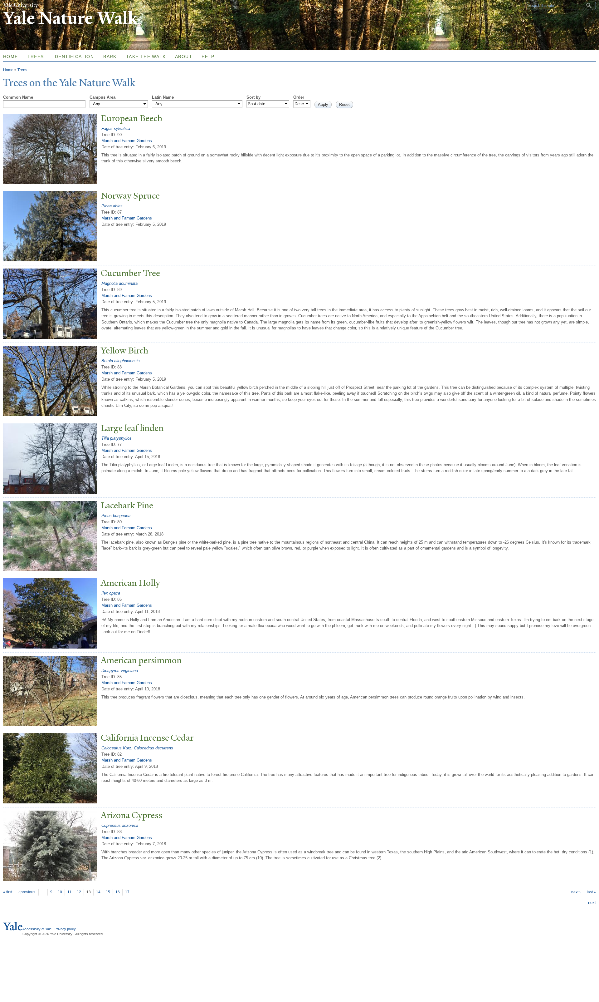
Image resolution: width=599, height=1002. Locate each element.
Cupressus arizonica (119, 825)
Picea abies (112, 206)
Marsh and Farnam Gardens (126, 140)
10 (60, 892)
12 (79, 892)
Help (208, 56)
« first (7, 892)
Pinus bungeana (115, 515)
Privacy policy (65, 929)
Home (8, 70)
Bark (110, 56)
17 (127, 892)
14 (98, 892)
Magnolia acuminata (119, 283)
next (592, 902)
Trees (35, 56)
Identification (73, 56)
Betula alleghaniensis (120, 360)
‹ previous (26, 892)
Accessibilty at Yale (36, 929)
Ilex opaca (110, 593)
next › (576, 892)
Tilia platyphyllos (116, 438)
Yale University (20, 5)
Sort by (253, 97)
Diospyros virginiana (119, 670)
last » (591, 892)
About (183, 56)
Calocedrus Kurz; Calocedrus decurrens (137, 748)
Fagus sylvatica (115, 128)
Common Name (18, 97)
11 (69, 892)
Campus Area (102, 97)
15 (108, 892)
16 (117, 892)
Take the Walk (146, 56)
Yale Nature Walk (70, 18)
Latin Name (163, 97)
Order (298, 97)
